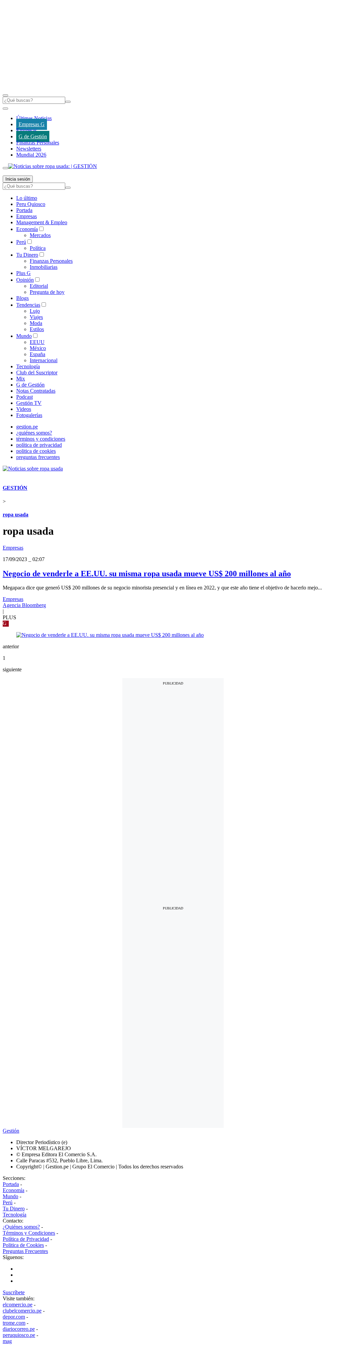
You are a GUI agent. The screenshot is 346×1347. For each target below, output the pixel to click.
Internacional (43, 360)
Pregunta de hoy (47, 292)
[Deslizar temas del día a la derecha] (5, 168)
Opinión (25, 280)
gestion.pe (27, 426)
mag (7, 1341)
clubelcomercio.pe (22, 1311)
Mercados (40, 235)
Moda (36, 323)
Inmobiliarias (43, 267)
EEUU (37, 342)
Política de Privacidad (26, 1239)
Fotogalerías (29, 415)
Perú (21, 242)
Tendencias (28, 305)
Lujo (35, 311)
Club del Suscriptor (36, 372)
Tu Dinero (27, 255)
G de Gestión (33, 136)
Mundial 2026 (31, 155)
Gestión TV (29, 403)
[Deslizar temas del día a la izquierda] (5, 109)
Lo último (26, 198)
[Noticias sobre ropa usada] (33, 468)
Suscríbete (14, 1292)
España (37, 354)
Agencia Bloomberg (24, 605)
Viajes (36, 317)
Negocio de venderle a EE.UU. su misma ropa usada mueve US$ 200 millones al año (147, 573)
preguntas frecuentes (38, 457)
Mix (20, 378)
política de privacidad (39, 445)
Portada (24, 210)
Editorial (39, 286)
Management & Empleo (41, 222)
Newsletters (28, 149)
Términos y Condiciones (29, 1233)
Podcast (24, 397)
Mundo (24, 336)
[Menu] (5, 95)
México (38, 348)
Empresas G (32, 124)
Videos (23, 409)
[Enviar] (68, 102)
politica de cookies (36, 451)
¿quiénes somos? (34, 433)
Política (38, 248)
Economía (27, 229)
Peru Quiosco (30, 204)
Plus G (23, 273)
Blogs (22, 298)
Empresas (26, 130)
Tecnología (28, 366)
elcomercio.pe (17, 1304)
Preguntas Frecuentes (25, 1251)
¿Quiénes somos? (21, 1227)
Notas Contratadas (35, 391)
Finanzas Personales (37, 142)
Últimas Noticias (34, 118)
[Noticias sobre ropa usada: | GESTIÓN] (52, 166)
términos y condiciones (40, 439)
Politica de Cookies (23, 1245)
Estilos (37, 329)
